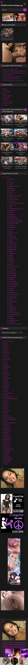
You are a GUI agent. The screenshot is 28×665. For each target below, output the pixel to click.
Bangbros (11, 188)
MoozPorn (7, 424)
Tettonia (6, 99)
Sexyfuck (6, 385)
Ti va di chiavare (8, 101)
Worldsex (11, 318)
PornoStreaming (8, 417)
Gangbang (12, 225)
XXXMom (6, 382)
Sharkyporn (7, 428)
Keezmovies (12, 236)
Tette (10, 303)
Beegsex (6, 432)
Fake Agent (12, 210)
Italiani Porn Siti (13, 233)
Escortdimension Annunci (16, 208)
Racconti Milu (12, 286)
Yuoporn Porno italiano (15, 324)
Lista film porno (13, 244)
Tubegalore (7, 367)
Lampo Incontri (13, 238)
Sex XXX (11, 299)
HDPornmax (7, 441)
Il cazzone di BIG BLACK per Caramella (15, 71)
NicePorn (6, 350)
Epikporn (6, 454)
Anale (10, 184)
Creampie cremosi (14, 199)
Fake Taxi (11, 212)
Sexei (5, 361)
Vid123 (6, 389)
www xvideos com (14, 320)
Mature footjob (13, 249)
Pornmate (6, 436)
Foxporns (6, 365)
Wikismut (6, 402)
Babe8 (6, 363)
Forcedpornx (7, 445)
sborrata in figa (8, 103)
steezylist (6, 447)
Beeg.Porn (7, 352)
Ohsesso (11, 262)
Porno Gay (12, 268)
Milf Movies (12, 253)
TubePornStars (8, 397)
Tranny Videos (13, 307)
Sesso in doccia (13, 296)
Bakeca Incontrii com (14, 186)
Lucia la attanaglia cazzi (10, 69)
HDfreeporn (7, 359)
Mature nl (11, 251)
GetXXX (6, 400)
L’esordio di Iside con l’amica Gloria (13, 80)
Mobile (11, 255)
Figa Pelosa (12, 216)
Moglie (11, 257)
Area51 (6, 343)
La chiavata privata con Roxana (12, 76)
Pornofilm (11, 279)
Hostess (11, 229)
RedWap (6, 406)
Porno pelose (12, 275)
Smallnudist (7, 462)
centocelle (7, 92)
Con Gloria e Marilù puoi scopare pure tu (15, 73)
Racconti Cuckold (14, 285)
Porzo (5, 371)
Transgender (12, 309)
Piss (5, 94)
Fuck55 (6, 391)
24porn (6, 408)
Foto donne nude (13, 223)
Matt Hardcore (13, 247)
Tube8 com (12, 311)
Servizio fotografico (14, 294)
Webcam (11, 316)
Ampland (11, 182)
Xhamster (11, 322)
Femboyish (12, 214)
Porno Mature (12, 273)
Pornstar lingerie (13, 283)
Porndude (6, 452)
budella (6, 105)
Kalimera (6, 90)
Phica (5, 354)
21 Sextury (12, 179)
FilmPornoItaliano (9, 341)
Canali (11, 194)
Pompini (11, 264)
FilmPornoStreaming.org (10, 5)
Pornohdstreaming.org (10, 419)
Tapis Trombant (8, 75)
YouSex (6, 348)
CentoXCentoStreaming (10, 398)
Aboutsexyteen (8, 458)
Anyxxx (6, 411)
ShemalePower (8, 393)
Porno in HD (12, 270)
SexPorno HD (13, 301)
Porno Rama (12, 277)
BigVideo (6, 434)
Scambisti (11, 290)
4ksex (5, 404)
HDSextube (7, 437)
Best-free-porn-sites (9, 423)
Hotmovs (6, 387)
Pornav (6, 376)
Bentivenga (7, 97)
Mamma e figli (13, 246)
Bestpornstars (8, 439)
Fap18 (5, 413)
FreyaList (6, 356)
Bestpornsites (7, 430)
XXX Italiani (7, 177)
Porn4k (6, 345)
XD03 (5, 421)
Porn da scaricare (14, 266)
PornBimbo (7, 378)
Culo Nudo (12, 201)
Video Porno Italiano (14, 314)
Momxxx (11, 259)
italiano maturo (8, 95)
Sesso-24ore (12, 298)
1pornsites (7, 426)
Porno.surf (7, 346)
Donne (11, 207)
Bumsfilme (7, 372)
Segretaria (12, 292)
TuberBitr (6, 395)
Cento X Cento (13, 197)
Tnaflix (11, 305)
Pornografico (12, 281)
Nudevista (11, 260)
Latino (10, 240)
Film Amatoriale (13, 218)
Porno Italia (12, 272)
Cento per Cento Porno (15, 195)
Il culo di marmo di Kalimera (11, 78)
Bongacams (12, 190)
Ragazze (11, 288)
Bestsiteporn (7, 450)
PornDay (6, 384)
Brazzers (11, 192)
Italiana (11, 231)
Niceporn (6, 415)
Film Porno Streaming (15, 220)
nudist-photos (7, 460)
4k (9, 181)
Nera (5, 88)
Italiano (11, 234)
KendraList (7, 358)
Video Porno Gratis (14, 312)
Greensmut (7, 410)
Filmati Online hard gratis (16, 221)
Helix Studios (12, 227)
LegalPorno (12, 242)
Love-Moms (7, 456)
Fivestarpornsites (8, 449)
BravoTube (7, 374)
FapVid (6, 380)
